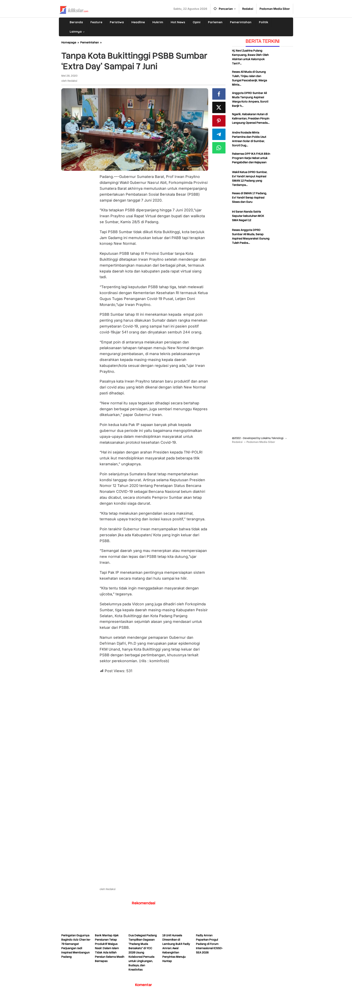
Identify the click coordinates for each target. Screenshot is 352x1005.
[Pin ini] (219, 121)
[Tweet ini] (219, 107)
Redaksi (237, 441)
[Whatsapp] (219, 147)
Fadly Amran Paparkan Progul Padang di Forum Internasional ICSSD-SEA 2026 (209, 943)
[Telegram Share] (219, 134)
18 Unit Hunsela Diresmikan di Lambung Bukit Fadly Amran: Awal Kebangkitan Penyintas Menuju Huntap (176, 948)
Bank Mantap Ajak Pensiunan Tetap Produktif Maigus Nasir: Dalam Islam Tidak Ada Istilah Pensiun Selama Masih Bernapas (109, 948)
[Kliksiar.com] (74, 9)
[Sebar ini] (219, 94)
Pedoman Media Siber (260, 441)
